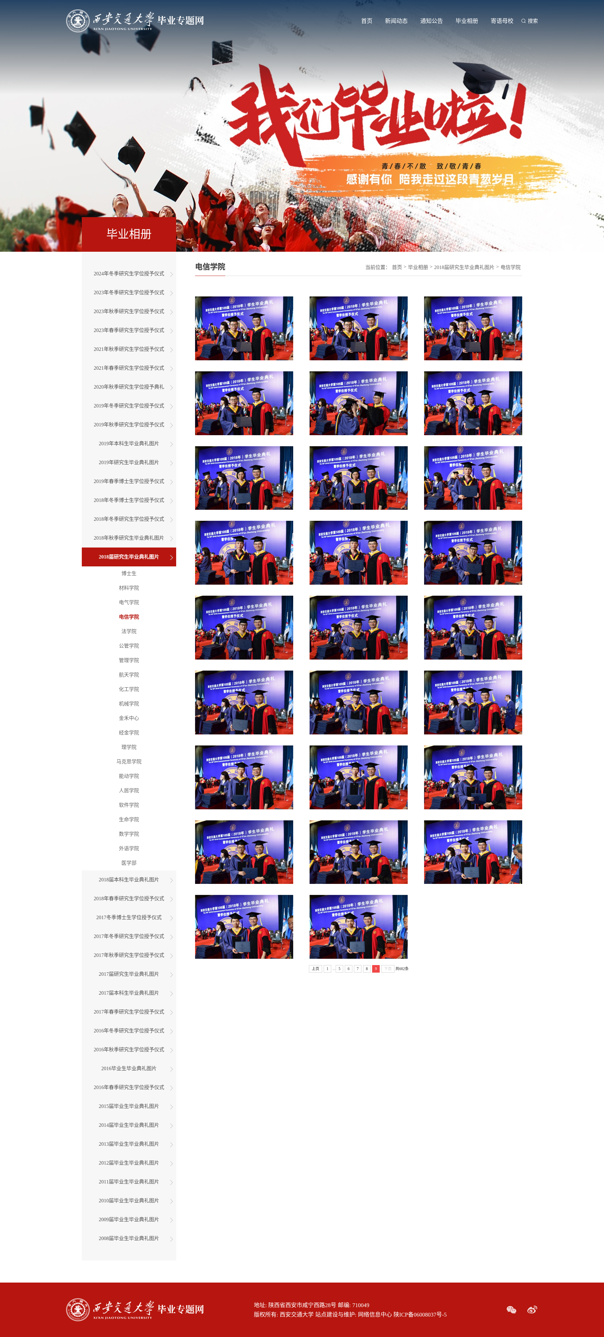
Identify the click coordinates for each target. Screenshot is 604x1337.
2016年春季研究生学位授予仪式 (129, 1087)
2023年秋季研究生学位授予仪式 (129, 311)
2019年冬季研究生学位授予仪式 (129, 405)
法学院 (129, 631)
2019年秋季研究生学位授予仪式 (129, 424)
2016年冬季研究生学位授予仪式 (129, 1030)
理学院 (129, 747)
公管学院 (129, 646)
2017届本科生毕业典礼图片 (129, 993)
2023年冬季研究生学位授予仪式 (129, 292)
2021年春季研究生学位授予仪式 (129, 368)
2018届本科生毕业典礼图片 (129, 879)
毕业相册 (467, 21)
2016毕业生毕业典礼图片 (129, 1068)
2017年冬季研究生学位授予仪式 (129, 936)
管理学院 (129, 660)
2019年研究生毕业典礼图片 (129, 462)
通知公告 (431, 21)
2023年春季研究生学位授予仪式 (129, 330)
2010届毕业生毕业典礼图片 (129, 1200)
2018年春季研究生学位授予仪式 (129, 898)
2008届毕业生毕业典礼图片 (129, 1238)
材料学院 (129, 588)
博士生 (129, 573)
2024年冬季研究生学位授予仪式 (129, 273)
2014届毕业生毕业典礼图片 (129, 1125)
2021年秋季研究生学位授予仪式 (129, 349)
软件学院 (129, 805)
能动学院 (129, 776)
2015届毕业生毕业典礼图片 (129, 1106)
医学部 (129, 863)
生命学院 (129, 819)
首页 (366, 21)
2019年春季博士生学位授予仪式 (129, 481)
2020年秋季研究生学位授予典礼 (129, 387)
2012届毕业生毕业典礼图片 (129, 1163)
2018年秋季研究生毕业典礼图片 (129, 538)
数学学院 (129, 834)
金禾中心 (129, 718)
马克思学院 (129, 761)
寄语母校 (502, 21)
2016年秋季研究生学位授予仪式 (129, 1049)
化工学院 (129, 689)
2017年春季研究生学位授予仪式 (129, 1011)
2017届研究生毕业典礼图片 (129, 974)
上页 (315, 969)
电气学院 (129, 602)
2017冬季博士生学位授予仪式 (129, 917)
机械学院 (129, 703)
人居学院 (129, 790)
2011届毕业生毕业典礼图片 (129, 1181)
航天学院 (129, 674)
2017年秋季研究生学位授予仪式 (129, 955)
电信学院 (129, 617)
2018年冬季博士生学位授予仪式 (129, 500)
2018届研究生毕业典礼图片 (129, 556)
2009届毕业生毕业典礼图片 (129, 1219)
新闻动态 (396, 21)
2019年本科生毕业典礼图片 (129, 443)
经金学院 (129, 732)
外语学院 (129, 848)
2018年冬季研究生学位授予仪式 (129, 519)
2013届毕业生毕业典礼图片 (129, 1144)
